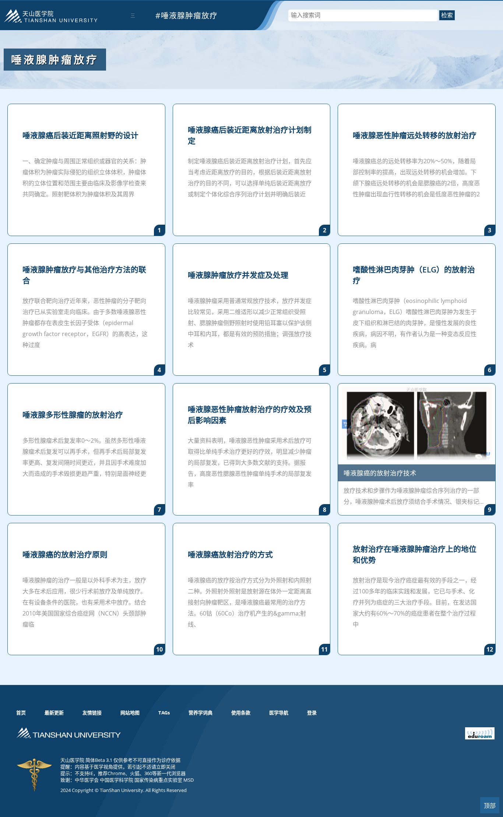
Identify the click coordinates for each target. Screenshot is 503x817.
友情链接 (92, 712)
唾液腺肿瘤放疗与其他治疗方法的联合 (84, 275)
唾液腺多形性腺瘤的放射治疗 (72, 415)
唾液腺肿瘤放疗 (55, 59)
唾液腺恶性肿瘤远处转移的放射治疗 (414, 135)
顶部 (490, 806)
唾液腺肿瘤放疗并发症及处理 (238, 275)
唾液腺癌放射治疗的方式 (230, 554)
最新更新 (54, 712)
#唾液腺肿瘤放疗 (186, 15)
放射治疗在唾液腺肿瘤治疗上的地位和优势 (414, 554)
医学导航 (278, 712)
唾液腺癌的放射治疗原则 (65, 554)
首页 (21, 712)
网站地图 (130, 712)
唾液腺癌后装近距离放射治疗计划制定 (250, 135)
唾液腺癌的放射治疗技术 (380, 472)
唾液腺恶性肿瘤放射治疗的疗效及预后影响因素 (250, 414)
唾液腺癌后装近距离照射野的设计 (80, 135)
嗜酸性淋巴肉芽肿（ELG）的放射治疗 (414, 275)
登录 (312, 712)
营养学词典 (200, 712)
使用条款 (240, 712)
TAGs (164, 712)
